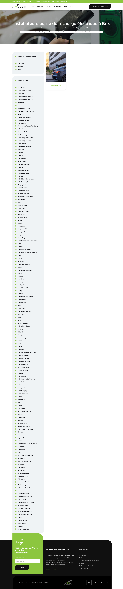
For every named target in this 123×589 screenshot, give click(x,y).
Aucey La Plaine (23, 232)
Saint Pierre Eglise (23, 182)
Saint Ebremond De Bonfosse (27, 443)
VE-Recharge (32, 582)
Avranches (21, 208)
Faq (82, 558)
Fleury (20, 220)
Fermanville (21, 399)
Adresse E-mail (19, 557)
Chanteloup (21, 238)
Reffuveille (21, 408)
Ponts (19, 202)
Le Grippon (21, 458)
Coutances (21, 449)
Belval (20, 346)
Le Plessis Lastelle (24, 473)
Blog (71, 6)
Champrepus (22, 299)
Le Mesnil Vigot (23, 161)
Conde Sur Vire (23, 188)
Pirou (19, 402)
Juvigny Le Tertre (23, 193)
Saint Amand (22, 376)
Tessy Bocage (22, 338)
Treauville (21, 114)
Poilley (20, 267)
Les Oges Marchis (23, 170)
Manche (20, 66)
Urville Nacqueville (24, 508)
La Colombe (22, 88)
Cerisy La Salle (22, 520)
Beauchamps (22, 226)
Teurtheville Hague (24, 367)
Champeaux (22, 335)
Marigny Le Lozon (23, 185)
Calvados (21, 63)
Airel (19, 452)
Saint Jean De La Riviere (26, 488)
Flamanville (21, 470)
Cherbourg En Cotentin (25, 90)
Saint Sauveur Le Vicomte (26, 379)
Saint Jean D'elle (23, 394)
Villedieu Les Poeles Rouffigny (28, 126)
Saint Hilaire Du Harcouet (26, 111)
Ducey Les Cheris (23, 120)
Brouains (20, 373)
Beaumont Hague (23, 211)
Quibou (20, 317)
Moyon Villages (23, 323)
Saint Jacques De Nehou (26, 137)
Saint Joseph (22, 123)
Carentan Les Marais (24, 249)
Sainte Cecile (22, 129)
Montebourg (22, 485)
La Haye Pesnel (23, 285)
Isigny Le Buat (22, 205)
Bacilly (20, 290)
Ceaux (20, 405)
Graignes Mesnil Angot (25, 511)
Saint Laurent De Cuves (25, 496)
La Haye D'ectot (23, 505)
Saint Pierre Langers (24, 311)
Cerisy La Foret (23, 388)
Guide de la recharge (53, 6)
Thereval (20, 314)
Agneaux (21, 155)
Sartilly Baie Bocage (24, 117)
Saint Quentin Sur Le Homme (27, 252)
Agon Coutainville (23, 358)
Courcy (20, 273)
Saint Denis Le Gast (24, 164)
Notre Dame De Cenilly (25, 455)
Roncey (20, 282)
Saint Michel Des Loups (25, 296)
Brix (19, 105)
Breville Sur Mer (23, 370)
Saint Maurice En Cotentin (26, 502)
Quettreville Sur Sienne (25, 196)
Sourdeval (21, 279)
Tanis (19, 320)
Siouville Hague (23, 364)
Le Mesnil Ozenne (23, 529)
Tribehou (20, 435)
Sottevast (21, 385)
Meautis (20, 432)
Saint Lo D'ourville (23, 494)
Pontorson (21, 149)
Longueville (21, 199)
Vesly (19, 343)
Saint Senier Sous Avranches (27, 241)
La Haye (20, 329)
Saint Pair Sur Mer (23, 190)
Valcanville (21, 479)
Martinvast (21, 214)
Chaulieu (20, 526)
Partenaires (84, 568)
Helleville (20, 332)
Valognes (21, 93)
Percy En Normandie (24, 461)
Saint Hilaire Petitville (24, 146)
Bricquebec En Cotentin (25, 514)
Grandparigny (22, 390)
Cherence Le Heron (24, 132)
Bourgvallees (22, 158)
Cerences (21, 349)
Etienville (20, 414)
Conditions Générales (87, 566)
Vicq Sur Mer (22, 499)
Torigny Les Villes (23, 229)
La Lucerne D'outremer (25, 482)
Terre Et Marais (22, 423)
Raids (19, 255)
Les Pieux (21, 102)
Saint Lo (20, 176)
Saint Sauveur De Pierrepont (27, 352)
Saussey (20, 293)
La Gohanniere (22, 217)
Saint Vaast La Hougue (25, 429)
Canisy (20, 517)
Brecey (20, 243)
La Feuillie (21, 261)
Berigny (20, 167)
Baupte (20, 396)
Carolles (20, 152)
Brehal (20, 441)
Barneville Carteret (24, 264)
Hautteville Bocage (24, 108)
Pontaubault (22, 523)
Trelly (19, 235)
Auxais (20, 258)
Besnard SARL (56, 85)
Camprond (21, 417)
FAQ (65, 6)
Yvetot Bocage (23, 135)
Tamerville (21, 464)
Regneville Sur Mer (24, 361)
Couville (20, 276)
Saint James (22, 143)
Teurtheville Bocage (24, 411)
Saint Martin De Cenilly (25, 270)
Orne (19, 69)
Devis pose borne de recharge (90, 560)
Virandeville (21, 446)
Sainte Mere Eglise (24, 326)
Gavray (20, 341)
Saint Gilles (21, 467)
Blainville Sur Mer (23, 355)
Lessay (20, 305)
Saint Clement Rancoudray (26, 288)
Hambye (20, 223)
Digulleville (21, 438)
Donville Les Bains (23, 173)
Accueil (31, 6)
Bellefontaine (22, 302)
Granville (20, 246)
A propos (40, 6)
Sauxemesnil (22, 491)
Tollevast (21, 420)
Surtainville (21, 382)
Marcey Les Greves (24, 426)
